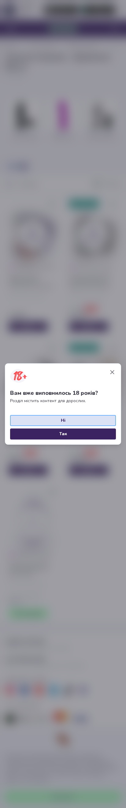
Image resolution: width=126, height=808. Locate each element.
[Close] (112, 372)
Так (63, 434)
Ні (63, 420)
